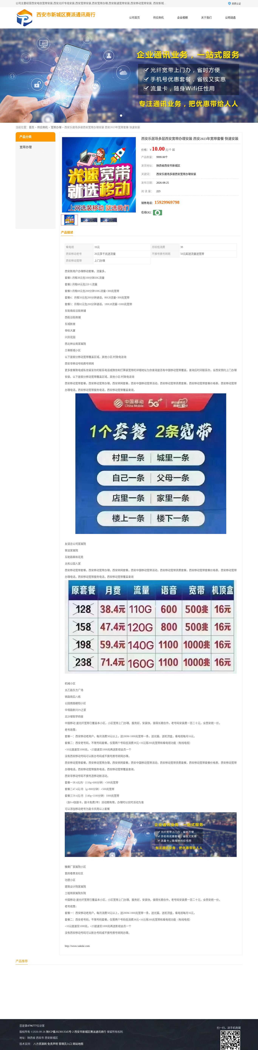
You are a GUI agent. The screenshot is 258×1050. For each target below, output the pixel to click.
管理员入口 (65, 1043)
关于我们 (206, 17)
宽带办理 (56, 127)
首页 (31, 127)
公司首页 (134, 17)
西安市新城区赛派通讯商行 (90, 1031)
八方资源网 (40, 1043)
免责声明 (52, 1043)
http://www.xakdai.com (77, 946)
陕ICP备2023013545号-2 (60, 1031)
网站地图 (78, 1043)
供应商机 (158, 17)
